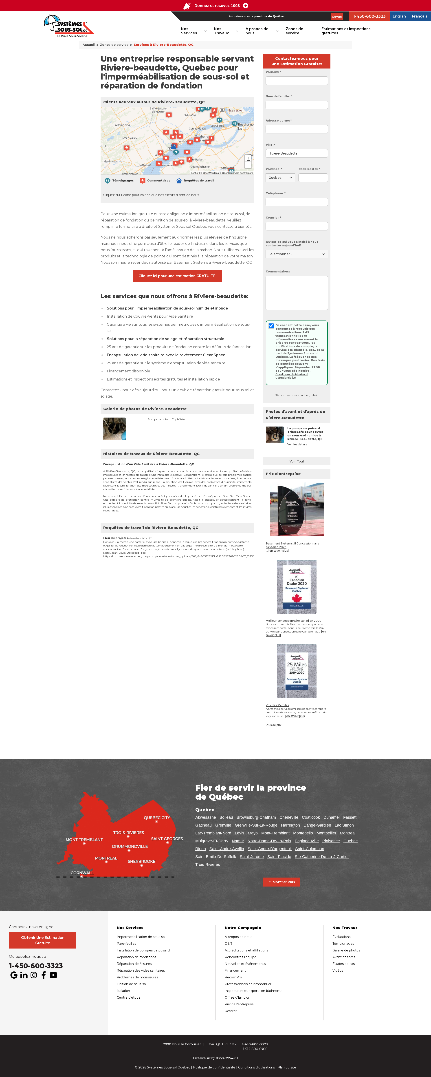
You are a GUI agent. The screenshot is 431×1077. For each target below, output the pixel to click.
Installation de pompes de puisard (143, 950)
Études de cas (343, 964)
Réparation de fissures (134, 964)
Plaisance (331, 841)
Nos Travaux (221, 31)
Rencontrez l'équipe (240, 957)
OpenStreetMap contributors (237, 173)
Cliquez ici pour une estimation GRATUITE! (177, 276)
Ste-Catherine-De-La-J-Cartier (322, 856)
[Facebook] (43, 975)
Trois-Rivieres (207, 864)
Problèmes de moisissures (137, 977)
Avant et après (343, 957)
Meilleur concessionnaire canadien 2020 (293, 620)
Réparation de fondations (136, 957)
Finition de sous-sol (132, 984)
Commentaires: (278, 271)
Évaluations (341, 937)
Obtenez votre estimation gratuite (297, 395)
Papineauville (307, 841)
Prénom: (273, 72)
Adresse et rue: (279, 120)
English (399, 16)
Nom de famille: (279, 96)
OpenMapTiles (211, 173)
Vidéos (337, 971)
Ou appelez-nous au (27, 956)
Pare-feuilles (126, 944)
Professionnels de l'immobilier (248, 984)
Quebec (350, 841)
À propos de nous (257, 31)
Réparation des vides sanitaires (141, 971)
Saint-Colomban (309, 849)
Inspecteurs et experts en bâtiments (253, 991)
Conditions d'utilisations (256, 1067)
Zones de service (294, 31)
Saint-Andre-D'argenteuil (270, 849)
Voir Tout (297, 461)
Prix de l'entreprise (239, 1004)
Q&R (228, 944)
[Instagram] (33, 975)
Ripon (200, 849)
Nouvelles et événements (245, 964)
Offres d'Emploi (237, 997)
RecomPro (233, 977)
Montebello (303, 833)
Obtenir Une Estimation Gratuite (42, 940)
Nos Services (189, 31)
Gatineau (203, 825)
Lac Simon (344, 825)
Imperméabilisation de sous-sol (141, 937)
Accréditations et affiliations (246, 950)
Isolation (123, 991)
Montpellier (326, 833)
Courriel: (273, 217)
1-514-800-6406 (255, 1049)
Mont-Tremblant (275, 833)
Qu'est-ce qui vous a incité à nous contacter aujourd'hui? (292, 243)
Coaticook (311, 817)
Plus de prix (273, 725)
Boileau (226, 817)
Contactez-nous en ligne (31, 927)
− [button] (248, 165)
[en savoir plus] (278, 550)
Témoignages (343, 944)
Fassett (349, 817)
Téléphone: (276, 193)
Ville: (270, 144)
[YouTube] (53, 975)
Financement (235, 971)
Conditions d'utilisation (291, 374)
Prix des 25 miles (277, 705)
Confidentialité (285, 377)
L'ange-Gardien (317, 825)
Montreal (348, 833)
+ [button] (248, 158)
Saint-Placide (279, 856)
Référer (231, 1011)
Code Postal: (309, 169)
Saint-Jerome (252, 856)
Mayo (253, 833)
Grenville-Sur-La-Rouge (256, 825)
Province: (274, 169)
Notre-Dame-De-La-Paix (269, 841)
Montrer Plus (284, 882)
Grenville (223, 825)
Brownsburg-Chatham (256, 817)
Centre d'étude (129, 997)
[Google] (13, 975)
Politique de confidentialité (214, 1067)
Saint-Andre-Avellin (226, 849)
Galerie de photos (346, 950)
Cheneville (288, 817)
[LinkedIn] (23, 975)
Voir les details (297, 444)
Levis (239, 833)
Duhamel (331, 817)
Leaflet (194, 173)
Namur (238, 841)
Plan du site (287, 1067)
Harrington (290, 825)
